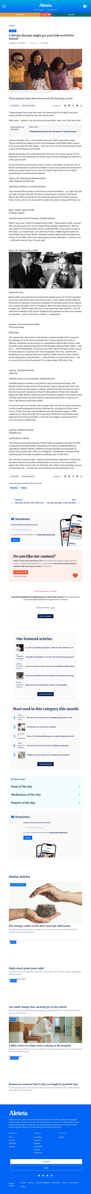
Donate (44, 15)
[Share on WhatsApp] (81, 105)
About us (31, 1183)
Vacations (14, 1058)
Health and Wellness (18, 885)
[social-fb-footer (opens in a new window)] (43, 1176)
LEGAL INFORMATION (42, 1183)
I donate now (19, 572)
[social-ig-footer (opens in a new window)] (52, 1176)
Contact (64, 1183)
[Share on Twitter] (73, 105)
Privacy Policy (73, 1183)
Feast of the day (21, 786)
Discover (12, 1146)
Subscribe (20, 15)
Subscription (38, 1146)
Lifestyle (12, 26)
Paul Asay (33, 43)
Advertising (38, 1153)
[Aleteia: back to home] (45, 5)
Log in (53, 608)
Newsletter (38, 1137)
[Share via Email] (77, 105)
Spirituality (12, 1143)
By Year (61, 1137)
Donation (37, 1150)
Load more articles (45, 694)
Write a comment (45, 616)
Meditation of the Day (26, 794)
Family (13, 942)
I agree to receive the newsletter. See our (34, 535)
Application (38, 1140)
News (11, 1137)
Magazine (37, 1143)
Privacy (23, 1187)
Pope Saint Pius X (52, 10)
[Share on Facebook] (65, 105)
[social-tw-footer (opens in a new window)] (48, 1176)
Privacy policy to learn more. (46, 535)
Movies (24, 488)
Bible (13, 1019)
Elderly (13, 981)
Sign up (15, 540)
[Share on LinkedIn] (69, 105)
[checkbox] (11, 535)
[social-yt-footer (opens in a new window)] (39, 1176)
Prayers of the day (23, 803)
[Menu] (17, 6)
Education (14, 488)
